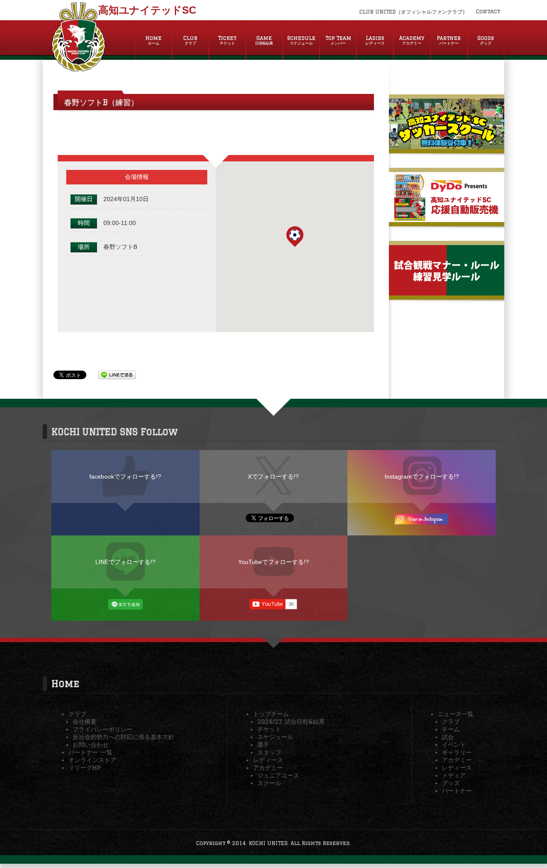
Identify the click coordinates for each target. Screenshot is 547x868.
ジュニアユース (278, 775)
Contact (488, 11)
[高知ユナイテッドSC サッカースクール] (446, 145)
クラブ (77, 713)
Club (190, 40)
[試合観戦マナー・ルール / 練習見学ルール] (446, 292)
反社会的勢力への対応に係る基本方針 (123, 737)
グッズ (451, 783)
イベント (454, 744)
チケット (269, 729)
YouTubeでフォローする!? (273, 561)
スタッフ (269, 752)
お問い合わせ (91, 744)
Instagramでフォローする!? (422, 476)
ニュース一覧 (455, 713)
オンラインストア (92, 760)
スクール (269, 783)
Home (153, 40)
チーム (451, 729)
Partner (449, 40)
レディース (268, 760)
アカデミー (268, 767)
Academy (411, 40)
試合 (448, 737)
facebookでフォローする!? (125, 476)
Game (264, 40)
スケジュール (275, 737)
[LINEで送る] (117, 374)
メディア (454, 775)
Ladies (375, 40)
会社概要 (85, 721)
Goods (485, 40)
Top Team (338, 40)
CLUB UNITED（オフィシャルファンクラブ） (413, 12)
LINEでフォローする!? (125, 561)
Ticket (227, 40)
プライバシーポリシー (102, 729)
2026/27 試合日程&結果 (291, 721)
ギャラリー (457, 752)
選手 (263, 744)
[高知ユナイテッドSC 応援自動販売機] (446, 218)
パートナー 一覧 (90, 752)
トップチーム (271, 713)
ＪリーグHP (84, 767)
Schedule (301, 40)
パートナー (457, 790)
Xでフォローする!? (273, 476)
